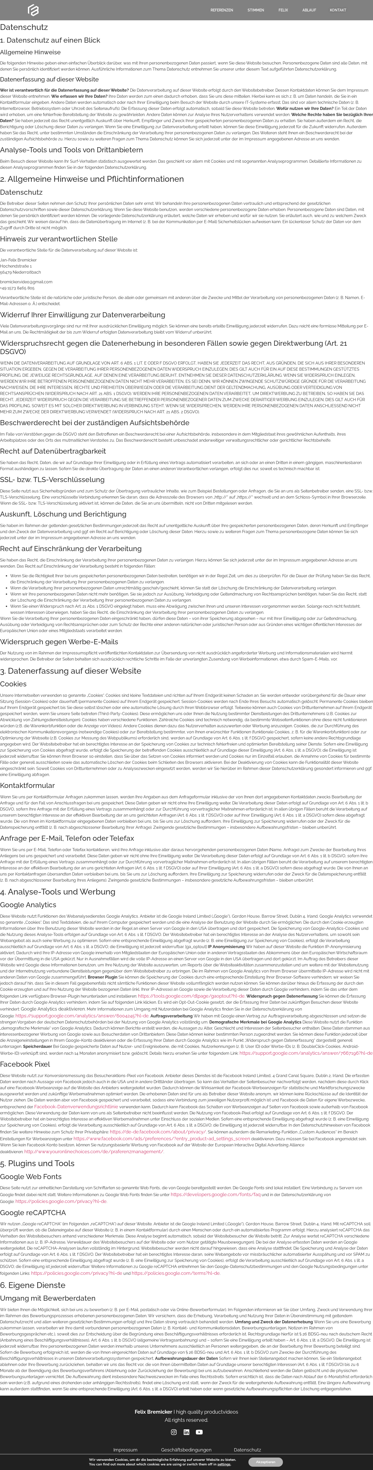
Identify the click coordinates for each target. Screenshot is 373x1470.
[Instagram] (173, 1432)
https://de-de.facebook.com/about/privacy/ (158, 1131)
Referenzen (222, 10)
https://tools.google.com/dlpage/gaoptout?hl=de (191, 996)
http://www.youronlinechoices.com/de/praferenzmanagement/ (93, 1151)
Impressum (125, 1449)
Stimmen (256, 10)
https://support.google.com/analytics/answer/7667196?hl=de (306, 1053)
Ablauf (309, 10)
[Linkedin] (186, 1432)
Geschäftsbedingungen (186, 1449)
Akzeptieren (265, 1462)
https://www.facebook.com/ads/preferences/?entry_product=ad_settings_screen (162, 1138)
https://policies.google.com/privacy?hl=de (61, 1201)
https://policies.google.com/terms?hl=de (176, 1273)
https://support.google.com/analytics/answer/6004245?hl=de (82, 1015)
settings (223, 1464)
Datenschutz (247, 1449)
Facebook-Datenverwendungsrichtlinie (76, 1106)
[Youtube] (199, 1432)
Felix (283, 10)
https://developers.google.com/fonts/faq (216, 1194)
